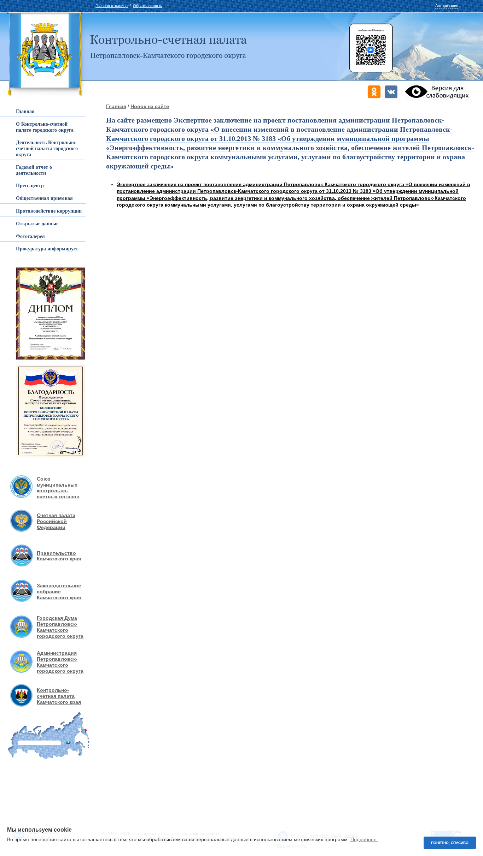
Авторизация (446, 6)
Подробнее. (364, 839)
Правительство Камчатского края (59, 556)
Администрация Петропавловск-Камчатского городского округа (60, 661)
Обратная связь (147, 6)
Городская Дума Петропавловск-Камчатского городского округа (60, 626)
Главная (116, 106)
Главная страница (111, 6)
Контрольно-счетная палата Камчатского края (59, 696)
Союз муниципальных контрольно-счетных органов (58, 487)
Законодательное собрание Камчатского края (59, 591)
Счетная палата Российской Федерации (56, 521)
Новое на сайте (149, 106)
